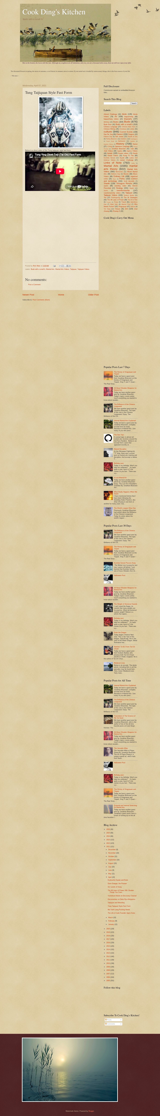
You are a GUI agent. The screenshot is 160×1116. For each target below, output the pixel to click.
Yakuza (132, 206)
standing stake (120, 186)
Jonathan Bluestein (119, 149)
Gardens (124, 139)
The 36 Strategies (131, 197)
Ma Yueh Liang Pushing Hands (119, 910)
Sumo (106, 190)
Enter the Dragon (120, 632)
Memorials (119, 171)
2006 (108, 977)
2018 (108, 936)
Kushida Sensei (109, 158)
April (110, 877)
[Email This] (60, 266)
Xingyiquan (122, 206)
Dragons (131, 134)
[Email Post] (54, 266)
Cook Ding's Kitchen (54, 11)
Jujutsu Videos (132, 151)
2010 (108, 963)
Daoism (119, 134)
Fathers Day (108, 136)
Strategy (119, 188)
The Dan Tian (119, 435)
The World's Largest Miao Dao (125, 508)
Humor (135, 144)
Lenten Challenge (126, 160)
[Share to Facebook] (67, 266)
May (110, 874)
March (110, 917)
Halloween (121, 141)
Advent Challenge (110, 114)
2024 (108, 836)
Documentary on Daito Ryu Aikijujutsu (121, 899)
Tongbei (108, 202)
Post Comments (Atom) (41, 300)
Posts (109, 1020)
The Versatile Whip (121, 748)
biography (128, 119)
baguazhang (128, 117)
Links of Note (113, 162)
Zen (126, 209)
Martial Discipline (120, 449)
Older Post (93, 294)
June (110, 870)
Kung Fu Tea (128, 155)
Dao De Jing (108, 134)
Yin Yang (107, 209)
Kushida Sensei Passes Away (125, 563)
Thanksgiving (115, 197)
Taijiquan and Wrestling (116, 903)
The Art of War (133, 200)
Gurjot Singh (110, 141)
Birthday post (119, 463)
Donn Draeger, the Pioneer (117, 883)
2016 (108, 943)
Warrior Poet (126, 204)
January (111, 924)
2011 (108, 960)
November (112, 853)
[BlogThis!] (63, 266)
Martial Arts (50, 269)
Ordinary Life (118, 176)
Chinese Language (110, 127)
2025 (108, 833)
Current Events (126, 132)
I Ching (109, 146)
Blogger (91, 1111)
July (110, 867)
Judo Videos (108, 151)
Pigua (114, 179)
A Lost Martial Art (120, 478)
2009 (108, 967)
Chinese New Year (128, 127)
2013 (108, 953)
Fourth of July (133, 136)
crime (132, 129)
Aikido (124, 114)
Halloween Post (119, 575)
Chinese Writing (109, 129)
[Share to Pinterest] (70, 266)
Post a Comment (34, 284)
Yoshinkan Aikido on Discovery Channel (122, 896)
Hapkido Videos (108, 144)
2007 (108, 974)
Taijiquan (73, 269)
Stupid (131, 188)
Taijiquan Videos (83, 269)
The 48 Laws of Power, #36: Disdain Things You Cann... (121, 891)
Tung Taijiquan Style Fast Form (119, 906)
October (111, 856)
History (120, 143)
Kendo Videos (113, 155)
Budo (127, 121)
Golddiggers (134, 139)
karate (109, 153)
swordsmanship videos (112, 193)
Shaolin (107, 183)
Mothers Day (115, 174)
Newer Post (28, 294)
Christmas (122, 129)
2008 (108, 970)
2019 (108, 932)
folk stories (119, 137)
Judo (132, 149)
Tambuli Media (129, 195)
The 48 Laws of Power (115, 200)
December (112, 849)
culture (108, 131)
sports (106, 186)
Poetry (122, 179)
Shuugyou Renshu (124, 183)
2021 (108, 846)
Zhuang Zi (116, 211)
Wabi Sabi (114, 204)
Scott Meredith (129, 181)
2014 (108, 949)
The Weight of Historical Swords (125, 604)
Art (116, 116)
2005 (108, 980)
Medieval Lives (119, 663)
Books (115, 122)
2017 (108, 939)
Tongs (116, 202)
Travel (123, 202)
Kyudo (122, 158)
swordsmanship (123, 190)
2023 (108, 840)
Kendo (135, 153)
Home (61, 294)
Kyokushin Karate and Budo (118, 880)
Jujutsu (119, 151)
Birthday (106, 122)
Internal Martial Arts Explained (125, 420)
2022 (108, 843)
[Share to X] (65, 266)
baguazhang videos (111, 119)
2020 (108, 929)
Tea (105, 197)
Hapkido (132, 141)
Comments (111, 1024)
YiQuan (117, 209)
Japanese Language (122, 146)
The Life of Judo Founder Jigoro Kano (121, 913)
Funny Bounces (111, 139)
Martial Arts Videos (62, 269)
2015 (108, 946)
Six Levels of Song (115, 887)
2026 (108, 829)
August (111, 863)
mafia (133, 163)
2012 (108, 956)
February (111, 921)
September (112, 860)
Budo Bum (108, 124)
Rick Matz (37, 266)
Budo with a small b (38, 269)
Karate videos (123, 153)
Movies (126, 174)
